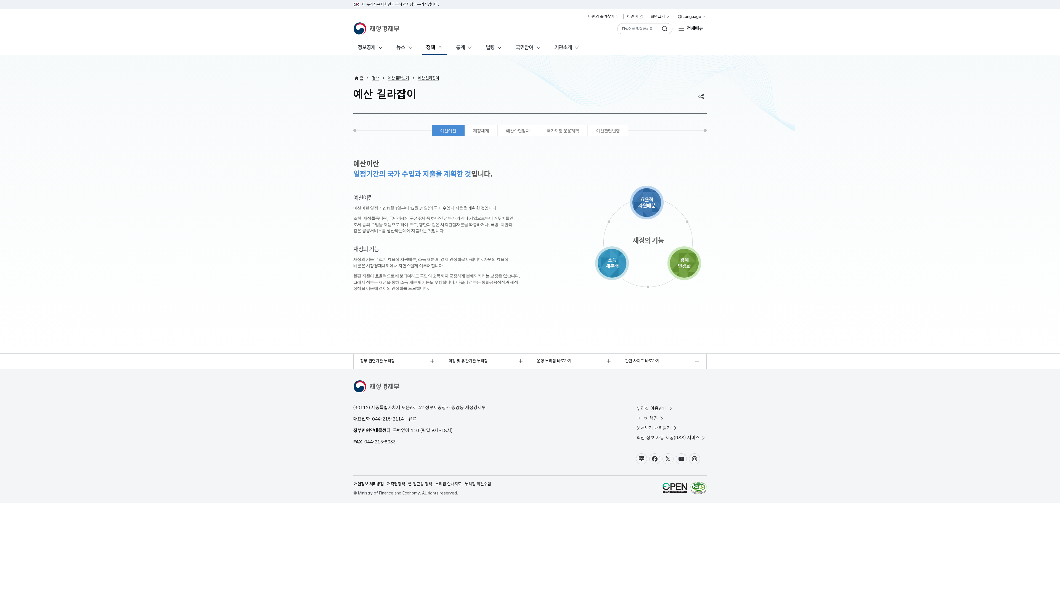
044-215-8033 (380, 442)
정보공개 (366, 47)
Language (692, 16)
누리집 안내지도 (448, 483)
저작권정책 (396, 483)
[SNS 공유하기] (701, 96)
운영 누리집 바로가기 (554, 360)
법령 (490, 47)
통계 (460, 47)
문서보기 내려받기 (654, 428)
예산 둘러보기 (398, 78)
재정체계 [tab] (481, 130)
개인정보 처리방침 (369, 483)
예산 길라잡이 (428, 78)
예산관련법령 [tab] (608, 130)
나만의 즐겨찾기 (601, 16)
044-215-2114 (388, 419)
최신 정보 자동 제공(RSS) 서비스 (668, 437)
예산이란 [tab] (448, 130)
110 (415, 430)
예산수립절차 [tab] (518, 130)
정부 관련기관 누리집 (377, 360)
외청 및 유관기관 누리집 (468, 360)
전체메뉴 (695, 28)
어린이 (632, 16)
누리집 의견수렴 (478, 483)
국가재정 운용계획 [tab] (563, 130)
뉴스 (400, 47)
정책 (430, 47)
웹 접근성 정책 (420, 483)
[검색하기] (664, 28)
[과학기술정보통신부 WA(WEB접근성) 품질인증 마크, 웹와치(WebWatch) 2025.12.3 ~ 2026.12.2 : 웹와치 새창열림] (698, 489)
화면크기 (658, 16)
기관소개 (563, 47)
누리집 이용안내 (652, 408)
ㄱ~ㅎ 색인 (647, 418)
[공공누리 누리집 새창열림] (674, 489)
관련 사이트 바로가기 (642, 360)
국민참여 (524, 47)
